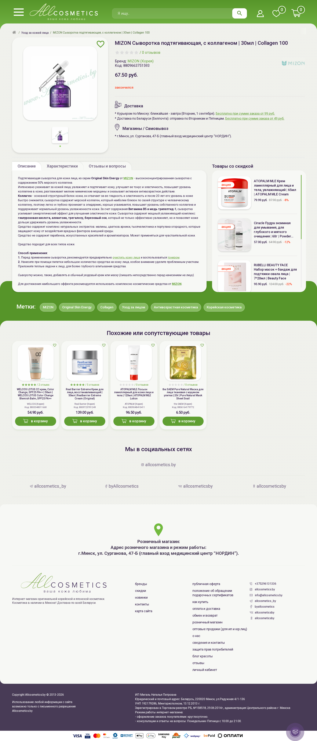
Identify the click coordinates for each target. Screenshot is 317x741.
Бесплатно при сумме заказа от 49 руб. (254, 118)
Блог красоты (202, 656)
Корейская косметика (224, 307)
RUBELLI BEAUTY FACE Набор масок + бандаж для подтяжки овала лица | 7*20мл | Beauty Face (275, 271)
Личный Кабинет (204, 670)
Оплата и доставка (206, 609)
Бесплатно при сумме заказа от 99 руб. (245, 113)
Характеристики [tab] (62, 166)
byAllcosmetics (264, 606)
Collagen (106, 307)
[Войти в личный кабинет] (260, 14)
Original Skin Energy (77, 307)
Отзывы (198, 663)
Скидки (140, 591)
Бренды (141, 584)
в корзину (39, 421)
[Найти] (239, 13)
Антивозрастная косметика (176, 307)
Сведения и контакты (208, 642)
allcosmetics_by (265, 601)
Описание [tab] (27, 166)
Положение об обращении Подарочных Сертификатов (212, 593)
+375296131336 (265, 583)
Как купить (200, 602)
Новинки (141, 597)
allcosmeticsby (264, 612)
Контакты (142, 604)
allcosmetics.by (265, 589)
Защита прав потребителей (212, 649)
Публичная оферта (206, 584)
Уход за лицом (133, 307)
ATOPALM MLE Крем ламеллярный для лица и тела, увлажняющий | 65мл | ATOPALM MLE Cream (275, 187)
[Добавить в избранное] (101, 44)
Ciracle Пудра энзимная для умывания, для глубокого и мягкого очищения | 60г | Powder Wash (272, 229)
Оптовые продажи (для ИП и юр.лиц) (219, 629)
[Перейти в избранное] (276, 14)
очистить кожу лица (126, 257)
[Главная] (14, 32)
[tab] (26, 166)
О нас (196, 636)
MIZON (176, 284)
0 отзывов (151, 52)
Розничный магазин (207, 622)
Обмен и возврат (205, 615)
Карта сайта (143, 611)
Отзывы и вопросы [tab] (107, 166)
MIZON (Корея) (140, 61)
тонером (173, 257)
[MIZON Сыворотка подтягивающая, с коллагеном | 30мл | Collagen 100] (60, 83)
